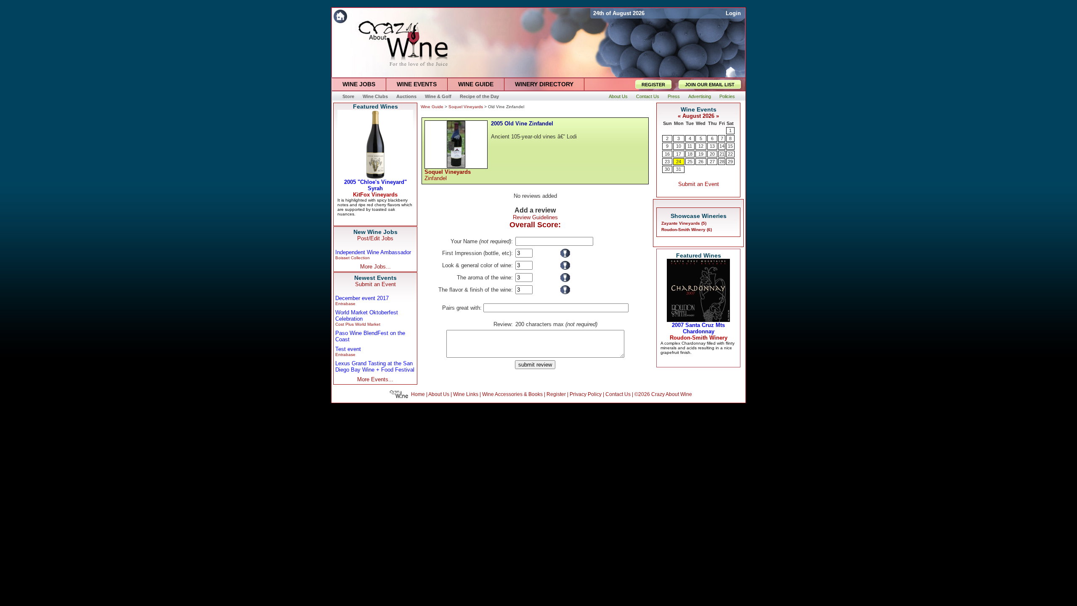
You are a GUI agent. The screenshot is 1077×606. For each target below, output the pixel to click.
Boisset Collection (352, 257)
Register (556, 394)
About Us (438, 394)
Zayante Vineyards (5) (683, 223)
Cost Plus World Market (357, 324)
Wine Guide (432, 106)
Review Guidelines (535, 217)
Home (418, 394)
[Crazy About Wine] (461, 16)
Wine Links (465, 394)
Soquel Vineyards (465, 106)
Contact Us (618, 394)
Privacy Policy (586, 394)
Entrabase (345, 303)
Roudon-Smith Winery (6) (686, 229)
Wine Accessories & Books (512, 394)
